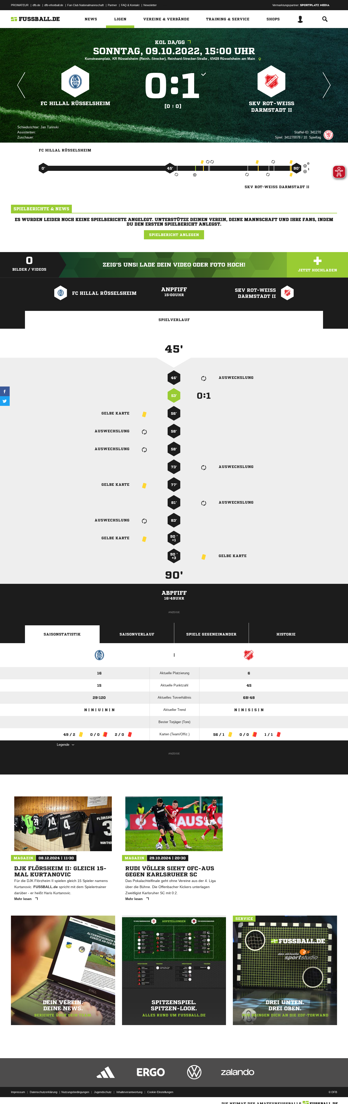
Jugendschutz (103, 1092)
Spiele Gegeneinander (211, 634)
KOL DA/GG (170, 42)
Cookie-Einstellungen (160, 1092)
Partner (112, 5)
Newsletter (150, 5)
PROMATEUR (20, 5)
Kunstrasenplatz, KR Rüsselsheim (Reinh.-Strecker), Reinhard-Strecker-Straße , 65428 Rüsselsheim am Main (170, 59)
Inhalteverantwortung (129, 1092)
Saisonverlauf (136, 634)
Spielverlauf (174, 320)
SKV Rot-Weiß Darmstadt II (271, 107)
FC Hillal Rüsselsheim (75, 103)
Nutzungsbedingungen (75, 1092)
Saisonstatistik (62, 634)
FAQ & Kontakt (130, 5)
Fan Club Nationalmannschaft (85, 5)
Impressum (18, 1092)
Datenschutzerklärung (43, 1092)
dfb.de (36, 5)
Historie (286, 634)
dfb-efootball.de (53, 5)
